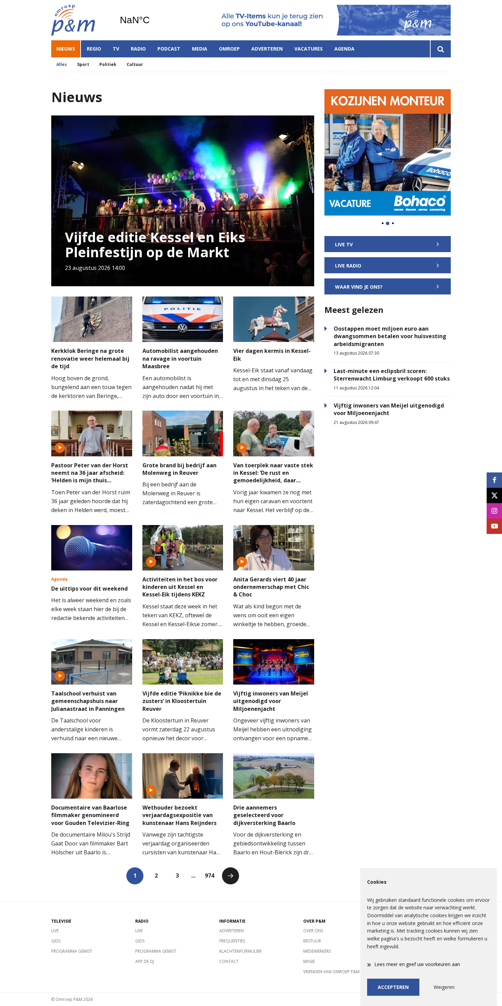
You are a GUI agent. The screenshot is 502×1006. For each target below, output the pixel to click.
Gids (55, 941)
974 (209, 875)
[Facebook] (494, 480)
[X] (494, 495)
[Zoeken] (440, 48)
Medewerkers (317, 951)
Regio (94, 48)
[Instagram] (494, 511)
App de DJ (144, 961)
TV (116, 48)
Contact (229, 961)
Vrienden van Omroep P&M (331, 972)
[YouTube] (494, 526)
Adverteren (267, 48)
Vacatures (308, 48)
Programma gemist (71, 951)
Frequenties (232, 941)
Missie (309, 961)
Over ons (313, 931)
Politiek (107, 64)
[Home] (80, 20)
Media (199, 48)
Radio (138, 48)
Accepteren (393, 987)
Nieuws (65, 48)
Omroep (229, 48)
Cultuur (135, 64)
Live (55, 931)
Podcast (168, 48)
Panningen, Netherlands (152, 20)
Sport (83, 64)
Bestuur (312, 941)
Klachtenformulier (240, 951)
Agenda (344, 48)
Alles (61, 64)
